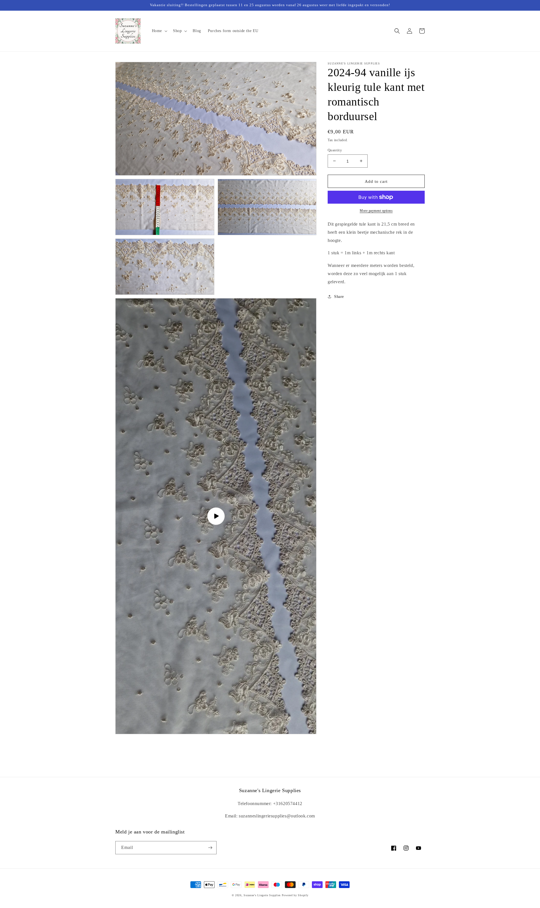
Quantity (335, 150)
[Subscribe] (210, 847)
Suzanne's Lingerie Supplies (262, 895)
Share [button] (339, 296)
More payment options (376, 211)
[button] (159, 31)
